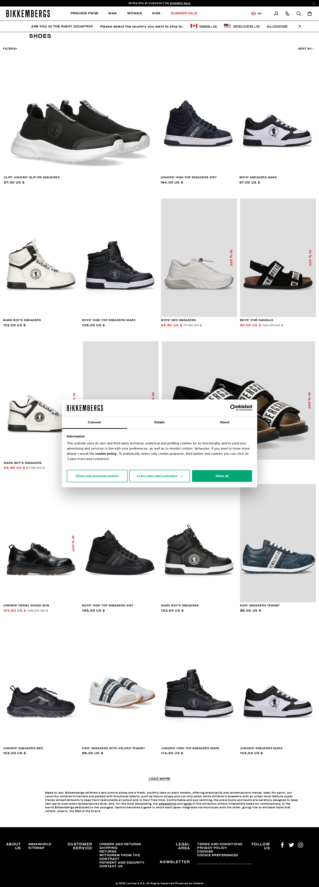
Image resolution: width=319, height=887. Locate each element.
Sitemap (36, 848)
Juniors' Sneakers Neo (23, 748)
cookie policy (106, 453)
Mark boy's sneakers (22, 320)
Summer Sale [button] (184, 13)
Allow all (222, 476)
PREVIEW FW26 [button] (84, 13)
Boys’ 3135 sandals (256, 320)
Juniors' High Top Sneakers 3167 (188, 177)
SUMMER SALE (180, 3)
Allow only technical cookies (97, 476)
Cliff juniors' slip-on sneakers (32, 177)
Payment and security (121, 862)
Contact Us (111, 866)
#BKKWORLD (39, 844)
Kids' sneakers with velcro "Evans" (113, 748)
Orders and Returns (120, 844)
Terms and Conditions (219, 844)
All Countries (277, 26)
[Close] (313, 3)
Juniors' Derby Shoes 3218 (26, 605)
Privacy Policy (212, 848)
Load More (159, 778)
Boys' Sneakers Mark (258, 177)
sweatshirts (167, 804)
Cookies (205, 851)
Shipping (108, 848)
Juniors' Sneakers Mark (261, 748)
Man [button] (112, 13)
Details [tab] (159, 422)
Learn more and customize (157, 476)
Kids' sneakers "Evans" (260, 605)
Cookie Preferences (217, 855)
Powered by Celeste (189, 883)
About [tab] (224, 422)
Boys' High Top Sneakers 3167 (107, 605)
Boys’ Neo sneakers (178, 320)
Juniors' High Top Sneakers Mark (190, 748)
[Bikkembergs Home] (28, 13)
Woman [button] (134, 13)
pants (188, 804)
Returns (108, 851)
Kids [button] (156, 13)
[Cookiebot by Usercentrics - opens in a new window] (233, 408)
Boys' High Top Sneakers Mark (109, 320)
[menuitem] (87, 13)
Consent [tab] (94, 422)
